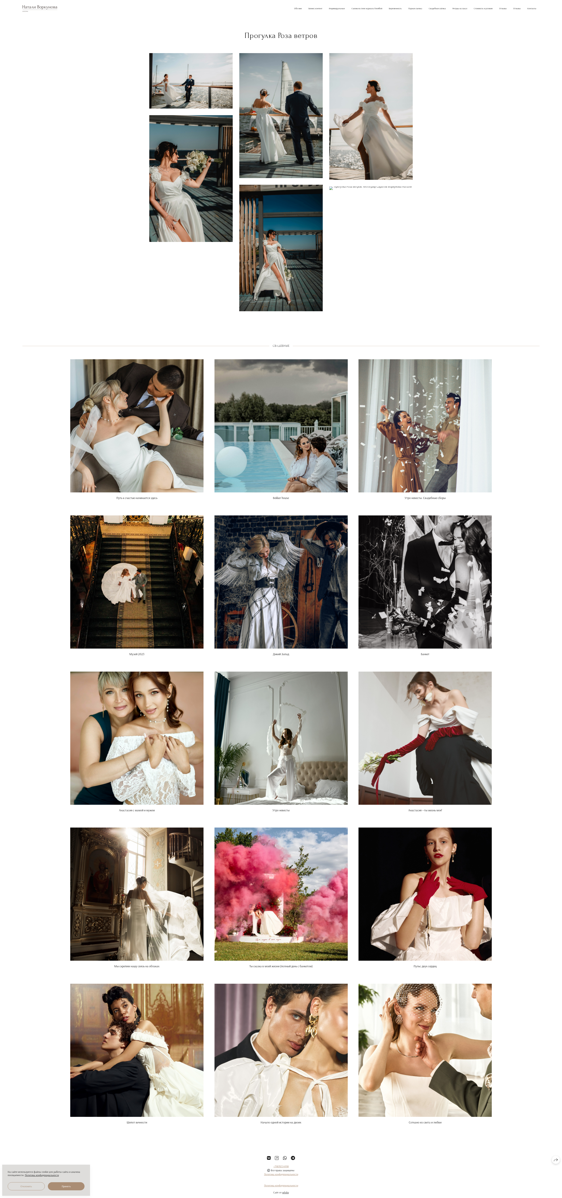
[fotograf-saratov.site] (39, 8)
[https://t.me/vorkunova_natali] (293, 1158)
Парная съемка (415, 8)
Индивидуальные (337, 8)
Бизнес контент (315, 8)
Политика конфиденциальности (281, 1174)
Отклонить (26, 1186)
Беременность (395, 8)
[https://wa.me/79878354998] (285, 1158)
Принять (66, 1186)
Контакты (531, 8)
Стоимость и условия (483, 8)
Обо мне (298, 8)
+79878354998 (281, 1166)
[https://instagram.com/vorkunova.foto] (277, 1158)
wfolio (285, 1192)
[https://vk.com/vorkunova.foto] (269, 1158)
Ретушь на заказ (459, 8)
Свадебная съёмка (437, 8)
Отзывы (503, 8)
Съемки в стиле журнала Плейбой (366, 8)
